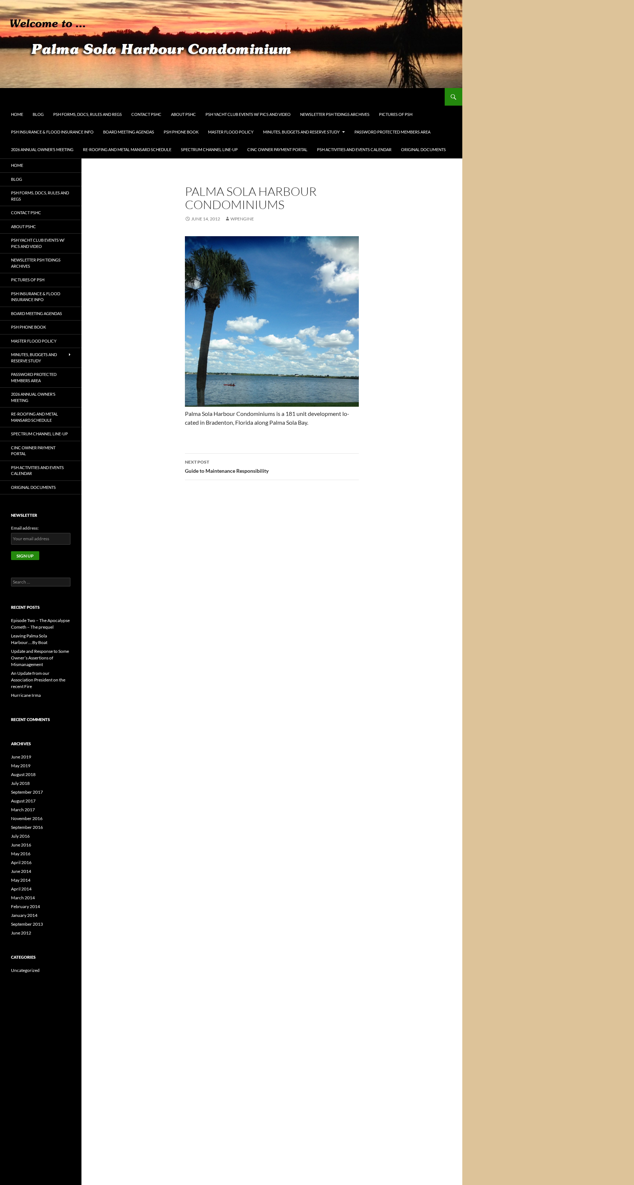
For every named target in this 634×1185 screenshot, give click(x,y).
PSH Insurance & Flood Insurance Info (52, 131)
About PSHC (183, 114)
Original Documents (423, 149)
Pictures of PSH (395, 114)
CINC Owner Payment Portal (277, 149)
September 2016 (27, 827)
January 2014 (24, 915)
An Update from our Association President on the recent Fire (38, 679)
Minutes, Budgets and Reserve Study (301, 131)
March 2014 (23, 897)
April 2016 (21, 862)
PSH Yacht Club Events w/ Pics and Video (248, 114)
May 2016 (20, 853)
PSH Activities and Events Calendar (354, 149)
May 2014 (20, 880)
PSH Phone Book (181, 131)
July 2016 (20, 836)
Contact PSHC (146, 114)
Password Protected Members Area (392, 131)
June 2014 (21, 871)
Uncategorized (25, 970)
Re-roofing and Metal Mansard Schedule (127, 149)
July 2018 (20, 783)
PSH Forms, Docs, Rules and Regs (87, 114)
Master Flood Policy (231, 131)
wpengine (242, 219)
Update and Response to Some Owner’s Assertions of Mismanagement (40, 657)
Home (17, 114)
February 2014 (25, 906)
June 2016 (21, 845)
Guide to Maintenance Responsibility (227, 466)
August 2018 (23, 774)
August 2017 (23, 801)
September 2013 (27, 924)
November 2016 (27, 818)
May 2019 (20, 765)
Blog (38, 114)
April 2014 (21, 889)
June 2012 (21, 933)
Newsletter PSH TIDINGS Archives (334, 114)
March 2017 (23, 809)
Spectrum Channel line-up (209, 149)
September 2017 (27, 792)
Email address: (25, 528)
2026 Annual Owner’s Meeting (42, 149)
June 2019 (21, 757)
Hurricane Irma (26, 695)
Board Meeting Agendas (128, 131)
